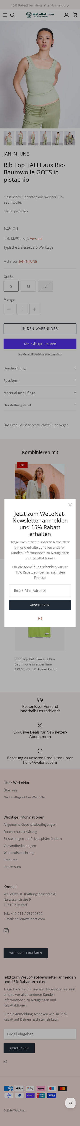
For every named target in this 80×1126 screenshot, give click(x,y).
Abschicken (40, 605)
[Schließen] (70, 505)
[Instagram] (40, 618)
